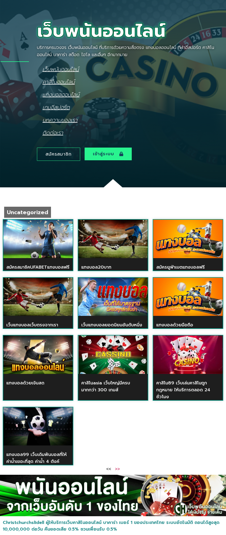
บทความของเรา (59, 120)
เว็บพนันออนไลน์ (60, 69)
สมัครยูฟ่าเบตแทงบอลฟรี (180, 267)
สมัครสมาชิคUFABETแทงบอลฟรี (37, 267)
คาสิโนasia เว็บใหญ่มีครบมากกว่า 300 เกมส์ (105, 386)
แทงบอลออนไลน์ (60, 94)
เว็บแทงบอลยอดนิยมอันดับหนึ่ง (111, 325)
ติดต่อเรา (52, 132)
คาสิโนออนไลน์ (58, 81)
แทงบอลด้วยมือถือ (174, 325)
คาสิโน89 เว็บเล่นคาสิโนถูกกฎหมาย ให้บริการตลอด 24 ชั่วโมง (183, 390)
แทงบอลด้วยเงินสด (25, 383)
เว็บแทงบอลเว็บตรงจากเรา (32, 325)
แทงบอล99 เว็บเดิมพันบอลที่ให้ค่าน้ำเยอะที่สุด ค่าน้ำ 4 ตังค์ (36, 458)
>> (117, 468)
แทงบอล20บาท (96, 267)
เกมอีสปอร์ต (56, 107)
